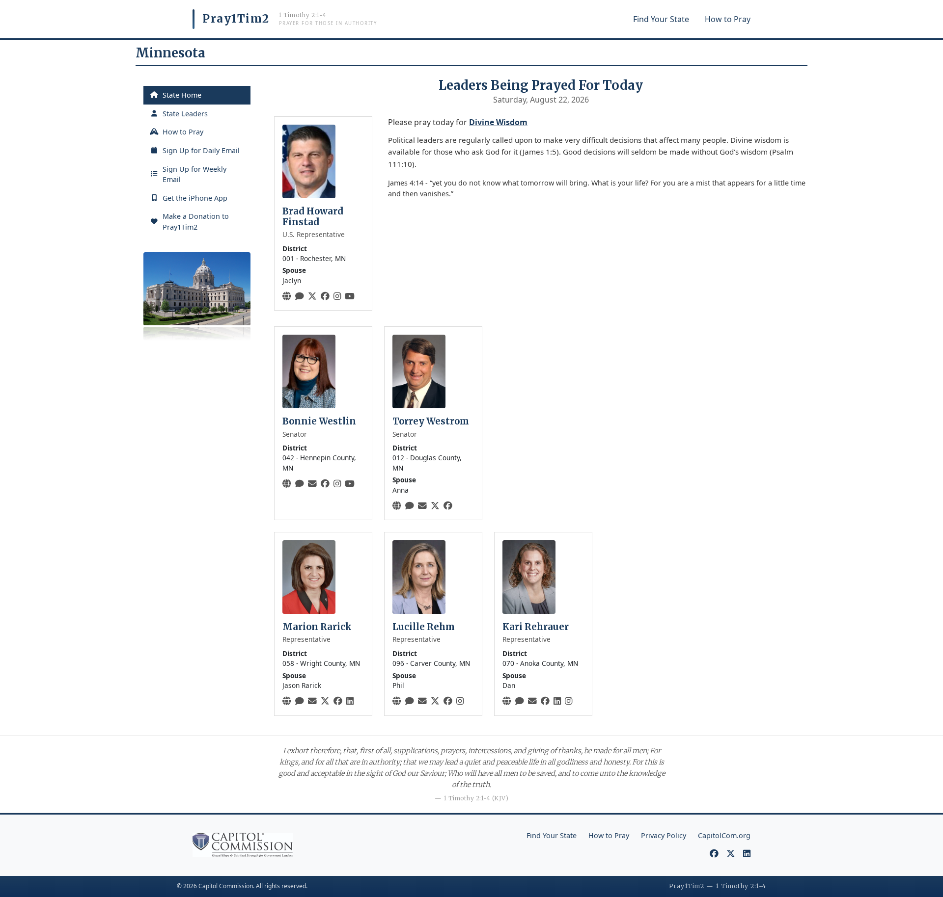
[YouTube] (350, 296)
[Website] (286, 296)
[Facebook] (325, 296)
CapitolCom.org (724, 835)
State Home (182, 95)
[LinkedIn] (350, 700)
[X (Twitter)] (312, 296)
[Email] (312, 483)
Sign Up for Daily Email (201, 150)
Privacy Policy (663, 835)
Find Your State (661, 19)
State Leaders (185, 113)
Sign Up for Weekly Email (194, 174)
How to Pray (727, 19)
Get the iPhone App (195, 198)
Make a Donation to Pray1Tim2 (196, 221)
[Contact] (299, 296)
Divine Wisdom (498, 122)
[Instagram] (337, 296)
